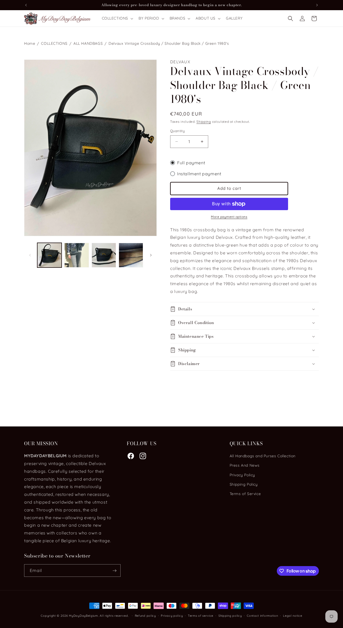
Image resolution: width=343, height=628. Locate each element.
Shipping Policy (244, 484)
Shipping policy (230, 616)
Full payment (191, 162)
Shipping (203, 122)
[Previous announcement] (26, 5)
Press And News (245, 465)
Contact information (262, 616)
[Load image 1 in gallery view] (49, 255)
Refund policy (145, 616)
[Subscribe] (114, 570)
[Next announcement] (317, 5)
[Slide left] (30, 255)
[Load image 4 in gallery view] (131, 255)
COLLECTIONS (54, 43)
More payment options (229, 217)
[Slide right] (151, 255)
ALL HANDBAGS (88, 43)
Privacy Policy (242, 475)
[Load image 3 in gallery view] (104, 255)
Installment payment (199, 173)
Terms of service (200, 616)
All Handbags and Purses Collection (263, 456)
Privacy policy (172, 616)
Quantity (177, 131)
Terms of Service (245, 493)
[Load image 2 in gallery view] (76, 255)
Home (29, 43)
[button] (117, 18)
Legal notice (292, 616)
